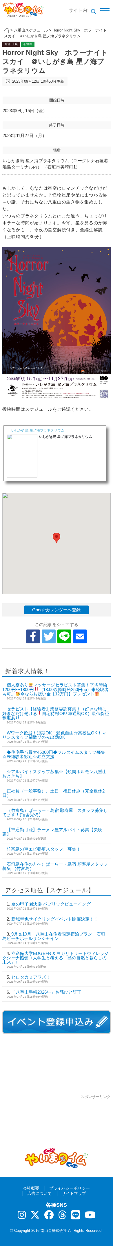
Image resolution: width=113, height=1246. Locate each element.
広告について (39, 1193)
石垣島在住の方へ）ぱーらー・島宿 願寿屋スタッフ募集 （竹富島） (55, 866)
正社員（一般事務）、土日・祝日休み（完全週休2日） (53, 793)
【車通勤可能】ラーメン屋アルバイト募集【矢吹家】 (52, 831)
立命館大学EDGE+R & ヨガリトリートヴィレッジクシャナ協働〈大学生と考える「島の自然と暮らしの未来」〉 (55, 957)
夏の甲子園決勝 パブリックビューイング (51, 903)
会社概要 (31, 1188)
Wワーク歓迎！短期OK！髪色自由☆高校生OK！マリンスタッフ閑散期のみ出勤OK (54, 735)
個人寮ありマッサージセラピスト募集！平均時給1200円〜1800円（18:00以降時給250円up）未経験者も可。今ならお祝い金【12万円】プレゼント (55, 689)
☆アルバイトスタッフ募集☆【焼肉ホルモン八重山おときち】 (54, 773)
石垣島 (27, 44)
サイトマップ (74, 1193)
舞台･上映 (11, 44)
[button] (56, 538)
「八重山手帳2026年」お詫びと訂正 (46, 992)
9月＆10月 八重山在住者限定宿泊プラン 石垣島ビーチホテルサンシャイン (53, 936)
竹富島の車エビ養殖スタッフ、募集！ (44, 849)
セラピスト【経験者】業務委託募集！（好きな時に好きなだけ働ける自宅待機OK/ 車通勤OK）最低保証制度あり (55, 713)
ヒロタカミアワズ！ (30, 977)
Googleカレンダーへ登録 (56, 609)
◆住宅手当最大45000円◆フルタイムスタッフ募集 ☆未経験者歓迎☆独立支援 (53, 754)
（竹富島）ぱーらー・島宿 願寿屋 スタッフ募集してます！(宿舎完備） (55, 812)
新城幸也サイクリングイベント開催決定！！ (54, 919)
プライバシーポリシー (69, 1188)
